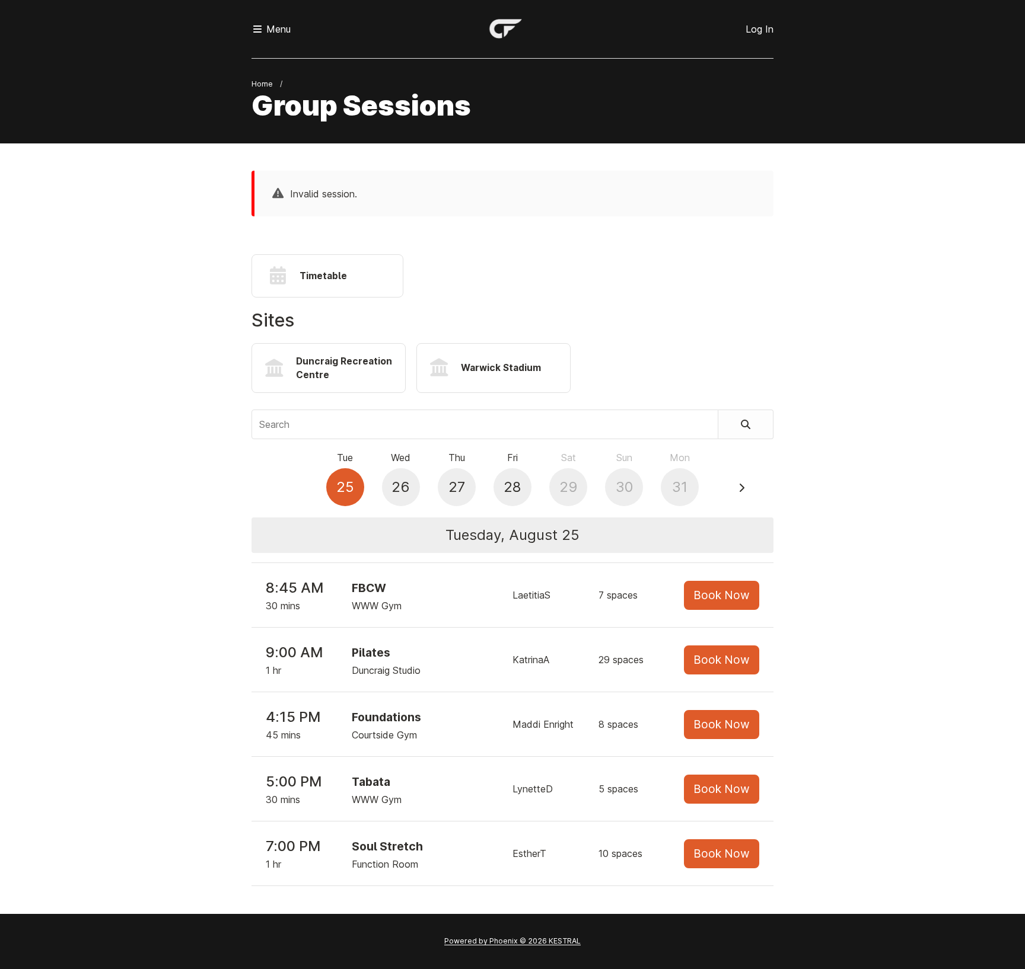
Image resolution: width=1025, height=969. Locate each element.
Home (262, 83)
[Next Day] (741, 488)
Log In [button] (759, 29)
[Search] (745, 424)
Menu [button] (277, 29)
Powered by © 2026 (512, 940)
